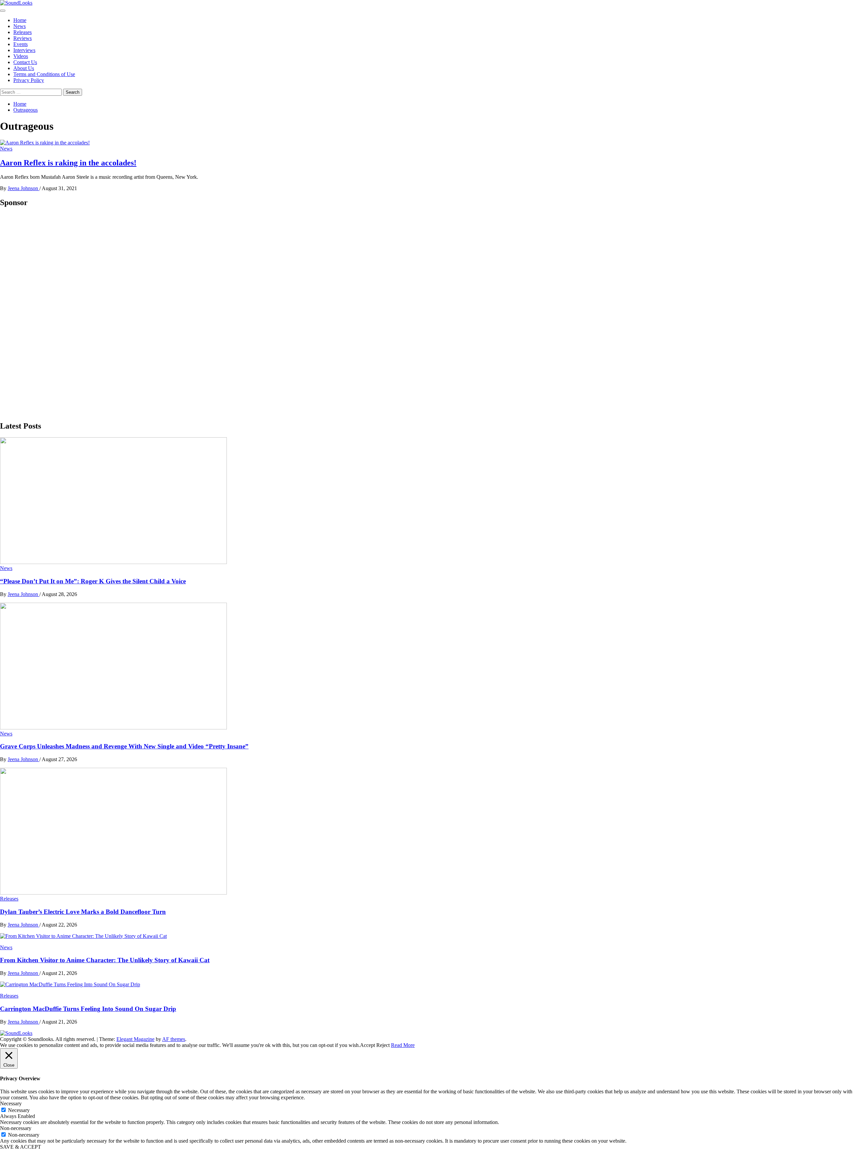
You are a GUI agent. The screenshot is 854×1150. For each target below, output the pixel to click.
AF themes (173, 1039)
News (19, 26)
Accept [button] (367, 1045)
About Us (23, 68)
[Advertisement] (50, 314)
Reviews (22, 38)
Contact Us (25, 62)
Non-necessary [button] (15, 1128)
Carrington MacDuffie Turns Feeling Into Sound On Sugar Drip (88, 1008)
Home (19, 20)
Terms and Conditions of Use (44, 74)
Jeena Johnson (23, 188)
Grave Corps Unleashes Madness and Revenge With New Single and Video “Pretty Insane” (124, 746)
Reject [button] (383, 1045)
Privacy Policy (28, 80)
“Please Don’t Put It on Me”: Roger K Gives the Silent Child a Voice (93, 581)
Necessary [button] (11, 1103)
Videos (20, 56)
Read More (403, 1045)
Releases (22, 32)
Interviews (24, 50)
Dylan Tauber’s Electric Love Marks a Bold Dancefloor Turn (83, 911)
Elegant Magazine (135, 1039)
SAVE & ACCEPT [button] (20, 1147)
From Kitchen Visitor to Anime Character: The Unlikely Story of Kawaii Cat (104, 960)
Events (20, 44)
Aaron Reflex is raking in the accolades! (68, 162)
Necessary (19, 1110)
